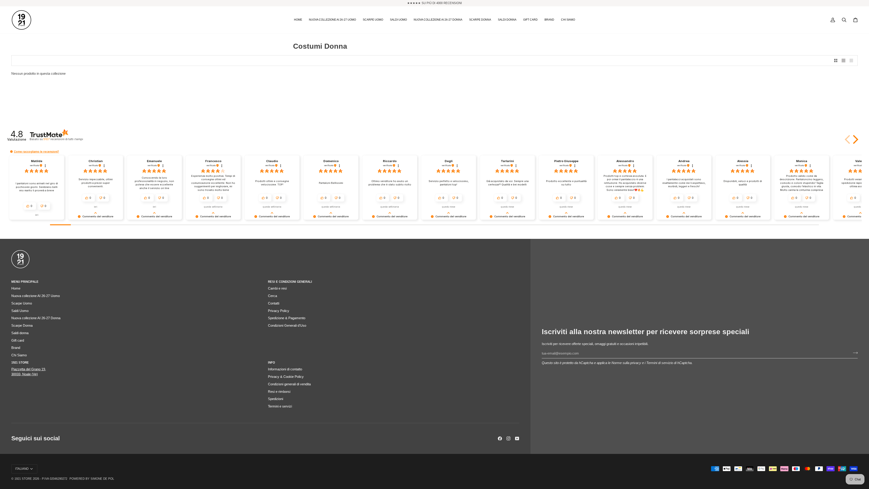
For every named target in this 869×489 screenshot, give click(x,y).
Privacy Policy (278, 311)
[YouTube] (517, 438)
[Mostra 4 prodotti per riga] (853, 60)
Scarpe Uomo (21, 303)
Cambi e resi (277, 288)
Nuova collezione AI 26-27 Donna (35, 318)
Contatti (273, 303)
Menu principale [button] (24, 281)
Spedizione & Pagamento (286, 318)
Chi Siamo (19, 355)
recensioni (63, 139)
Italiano (22, 468)
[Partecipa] (854, 353)
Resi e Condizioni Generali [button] (290, 281)
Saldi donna (20, 333)
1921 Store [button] (20, 362)
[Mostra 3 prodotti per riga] (844, 60)
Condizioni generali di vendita (289, 384)
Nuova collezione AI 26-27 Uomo (35, 296)
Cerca (272, 296)
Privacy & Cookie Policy (286, 377)
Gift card (17, 340)
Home (15, 288)
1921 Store (23, 478)
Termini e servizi (280, 406)
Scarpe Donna (22, 325)
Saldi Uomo (20, 311)
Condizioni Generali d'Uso (287, 325)
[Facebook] (500, 438)
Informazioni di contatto (285, 369)
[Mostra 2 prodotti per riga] (836, 60)
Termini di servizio (659, 363)
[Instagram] (508, 438)
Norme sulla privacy (626, 363)
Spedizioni (275, 399)
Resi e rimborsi (279, 391)
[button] (332, 20)
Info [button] (271, 362)
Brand (15, 348)
